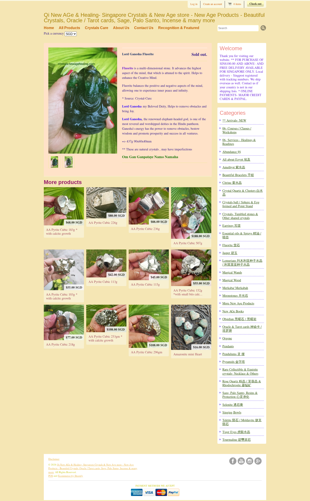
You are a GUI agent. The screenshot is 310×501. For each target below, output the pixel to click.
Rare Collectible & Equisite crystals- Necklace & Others (240, 371)
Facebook (232, 461)
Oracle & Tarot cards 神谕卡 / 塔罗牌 (242, 328)
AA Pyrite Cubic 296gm (146, 352)
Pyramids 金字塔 (233, 362)
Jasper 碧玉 (229, 253)
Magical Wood (231, 280)
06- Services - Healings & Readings (239, 142)
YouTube (241, 461)
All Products (69, 28)
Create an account (212, 4)
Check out (255, 4)
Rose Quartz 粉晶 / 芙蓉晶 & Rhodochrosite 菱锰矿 (241, 383)
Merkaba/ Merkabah (235, 288)
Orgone (227, 338)
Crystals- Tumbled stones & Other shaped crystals (240, 216)
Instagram (249, 461)
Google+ (258, 461)
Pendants (228, 346)
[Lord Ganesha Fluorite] (54, 162)
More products (63, 182)
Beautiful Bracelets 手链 (238, 175)
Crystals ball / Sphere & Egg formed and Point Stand (240, 204)
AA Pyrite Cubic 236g (145, 229)
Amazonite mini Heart (187, 354)
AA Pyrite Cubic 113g (103, 282)
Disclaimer (53, 459)
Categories (233, 113)
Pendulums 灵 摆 (233, 354)
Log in (193, 4)
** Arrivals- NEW (234, 120)
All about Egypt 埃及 (236, 159)
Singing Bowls (231, 412)
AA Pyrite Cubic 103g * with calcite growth (61, 296)
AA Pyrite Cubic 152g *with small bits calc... (187, 292)
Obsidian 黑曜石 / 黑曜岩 (239, 319)
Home (49, 28)
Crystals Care (96, 28)
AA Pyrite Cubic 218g (60, 344)
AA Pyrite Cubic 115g (145, 284)
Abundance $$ (231, 152)
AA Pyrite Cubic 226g (103, 222)
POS (50, 475)
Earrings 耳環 (231, 225)
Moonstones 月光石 (235, 295)
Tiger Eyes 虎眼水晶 (236, 432)
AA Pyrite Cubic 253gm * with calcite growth (105, 338)
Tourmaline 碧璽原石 (236, 439)
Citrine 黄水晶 (232, 182)
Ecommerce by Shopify (70, 475)
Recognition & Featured (178, 28)
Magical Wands (232, 272)
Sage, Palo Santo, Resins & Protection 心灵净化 (240, 395)
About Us (121, 28)
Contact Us (143, 28)
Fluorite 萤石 (231, 245)
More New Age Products (238, 303)
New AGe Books (233, 311)
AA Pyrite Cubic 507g (187, 243)
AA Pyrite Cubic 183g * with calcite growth (61, 231)
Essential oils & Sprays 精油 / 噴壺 (241, 235)
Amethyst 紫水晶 (233, 167)
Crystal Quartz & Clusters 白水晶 (242, 192)
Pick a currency (54, 33)
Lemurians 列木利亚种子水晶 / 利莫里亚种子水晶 (242, 262)
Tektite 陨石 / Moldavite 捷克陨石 (241, 422)
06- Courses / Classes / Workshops (236, 130)
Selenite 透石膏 (232, 404)
